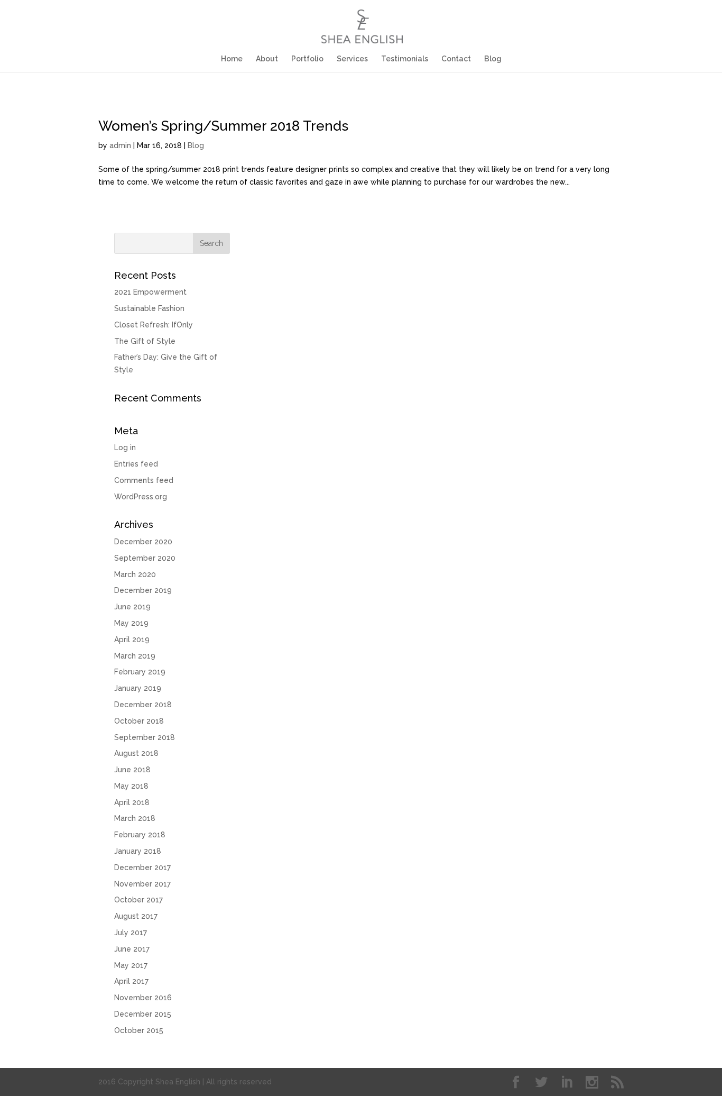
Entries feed (136, 464)
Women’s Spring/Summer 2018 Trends (223, 126)
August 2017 (136, 916)
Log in (125, 447)
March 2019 (134, 656)
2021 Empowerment (150, 292)
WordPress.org (140, 496)
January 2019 (137, 688)
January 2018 (137, 851)
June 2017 (132, 949)
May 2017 (130, 965)
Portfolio (307, 59)
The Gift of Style (144, 341)
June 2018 (132, 769)
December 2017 (142, 867)
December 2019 (143, 590)
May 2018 (131, 786)
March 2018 (134, 818)
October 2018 (139, 721)
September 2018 (144, 737)
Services (352, 59)
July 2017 (130, 932)
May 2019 (131, 623)
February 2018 (139, 834)
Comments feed (143, 480)
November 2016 (143, 997)
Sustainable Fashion (149, 308)
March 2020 (135, 574)
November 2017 (142, 884)
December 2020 (143, 541)
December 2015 (142, 1014)
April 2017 (131, 981)
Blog (493, 59)
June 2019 (132, 606)
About (267, 59)
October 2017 (138, 900)
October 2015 (138, 1030)
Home (232, 59)
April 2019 (132, 639)
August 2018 (136, 753)
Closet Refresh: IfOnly (153, 325)
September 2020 (144, 558)
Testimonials (404, 59)
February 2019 (139, 672)
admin (120, 145)
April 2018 (132, 802)
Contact (456, 59)
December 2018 (143, 704)
